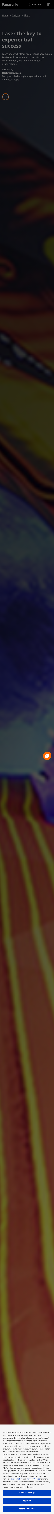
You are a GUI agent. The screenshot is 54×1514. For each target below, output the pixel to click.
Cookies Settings (26, 1492)
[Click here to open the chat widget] (47, 756)
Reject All (27, 1500)
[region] (27, 1469)
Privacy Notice (33, 1479)
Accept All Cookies (27, 1508)
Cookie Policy (16, 1479)
